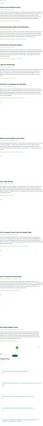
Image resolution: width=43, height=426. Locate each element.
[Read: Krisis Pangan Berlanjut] (20, 178)
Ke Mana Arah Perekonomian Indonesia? (11, 45)
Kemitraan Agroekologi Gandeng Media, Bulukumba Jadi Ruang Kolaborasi (17, 408)
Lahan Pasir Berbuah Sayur (7, 64)
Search (1, 353)
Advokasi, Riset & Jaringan (5, 234)
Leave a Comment (4, 9)
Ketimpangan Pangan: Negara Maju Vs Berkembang (14, 27)
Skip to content (3, 0)
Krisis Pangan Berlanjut (6, 181)
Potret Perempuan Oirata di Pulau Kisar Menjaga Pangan (15, 232)
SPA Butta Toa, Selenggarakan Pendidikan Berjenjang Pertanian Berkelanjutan (18, 396)
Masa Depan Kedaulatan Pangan (9, 327)
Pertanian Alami (13, 278)
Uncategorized (11, 140)
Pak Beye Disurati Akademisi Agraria (10, 7)
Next (39, 347)
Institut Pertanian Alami (5, 278)
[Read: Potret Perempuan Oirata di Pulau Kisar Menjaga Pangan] (20, 229)
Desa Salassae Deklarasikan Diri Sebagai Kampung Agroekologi (15, 371)
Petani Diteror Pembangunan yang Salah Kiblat (13, 84)
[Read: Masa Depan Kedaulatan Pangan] (20, 324)
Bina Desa (2, 3)
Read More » (10, 21)
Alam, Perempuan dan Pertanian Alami (10, 276)
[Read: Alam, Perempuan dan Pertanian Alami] (18, 273)
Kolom (9, 29)
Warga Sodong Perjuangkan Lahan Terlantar (12, 138)
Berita (9, 9)
